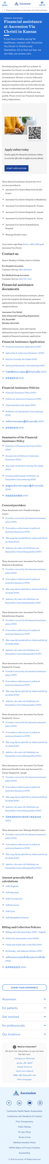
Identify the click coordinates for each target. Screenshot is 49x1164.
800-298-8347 (25, 269)
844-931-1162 (25, 279)
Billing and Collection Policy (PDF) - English (25, 932)
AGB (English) (11, 886)
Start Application (16, 168)
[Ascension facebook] (8, 1102)
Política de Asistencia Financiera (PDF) (23, 399)
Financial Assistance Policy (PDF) (20, 392)
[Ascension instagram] (40, 1102)
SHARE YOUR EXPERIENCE (24, 987)
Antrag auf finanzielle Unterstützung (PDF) (25, 365)
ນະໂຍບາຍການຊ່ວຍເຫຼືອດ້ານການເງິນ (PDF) (24, 421)
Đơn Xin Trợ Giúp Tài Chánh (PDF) (21, 359)
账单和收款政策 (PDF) (15, 967)
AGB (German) (12, 905)
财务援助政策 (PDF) (14, 427)
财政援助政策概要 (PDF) (16, 495)
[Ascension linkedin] (19, 1102)
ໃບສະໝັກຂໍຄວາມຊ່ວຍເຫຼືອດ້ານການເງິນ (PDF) (26, 371)
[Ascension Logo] (24, 1095)
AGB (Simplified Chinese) (17, 917)
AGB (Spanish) (12, 892)
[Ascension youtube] (29, 1102)
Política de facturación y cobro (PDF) (22, 938)
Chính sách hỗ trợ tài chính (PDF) (20, 405)
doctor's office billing (31, 244)
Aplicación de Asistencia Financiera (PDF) (24, 353)
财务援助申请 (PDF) (14, 378)
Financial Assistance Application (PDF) (23, 346)
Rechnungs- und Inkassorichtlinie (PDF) (23, 951)
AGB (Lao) (10, 911)
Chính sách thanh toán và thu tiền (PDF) (23, 944)
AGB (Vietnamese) (14, 898)
